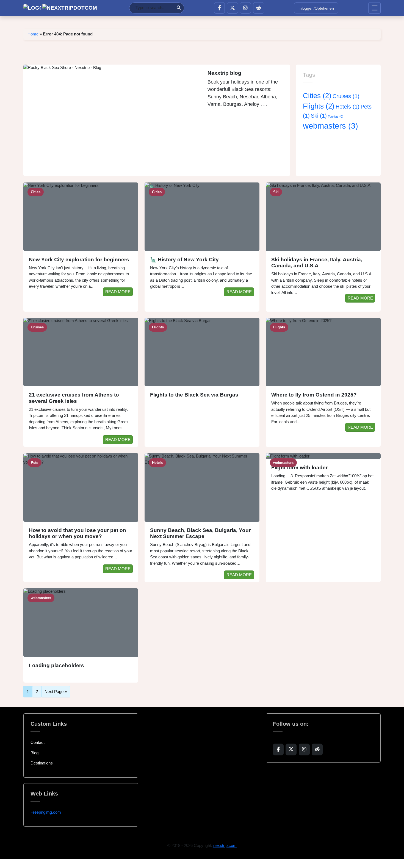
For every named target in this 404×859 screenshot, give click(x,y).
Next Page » (56, 691)
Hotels (347, 107)
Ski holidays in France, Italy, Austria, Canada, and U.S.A (316, 263)
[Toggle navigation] (374, 8)
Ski (319, 116)
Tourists (335, 116)
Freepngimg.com (46, 812)
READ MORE (118, 291)
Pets (34, 463)
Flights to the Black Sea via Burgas (194, 395)
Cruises (346, 96)
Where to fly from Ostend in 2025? (314, 395)
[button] (219, 8)
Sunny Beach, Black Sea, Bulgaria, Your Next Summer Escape (200, 533)
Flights (318, 106)
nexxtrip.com (225, 845)
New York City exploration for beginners (79, 259)
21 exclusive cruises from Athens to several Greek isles (74, 398)
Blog (34, 752)
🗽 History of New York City (184, 259)
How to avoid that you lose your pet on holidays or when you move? (77, 533)
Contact (38, 742)
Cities (317, 95)
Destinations (42, 763)
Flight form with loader (299, 467)
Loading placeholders (56, 665)
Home (32, 34)
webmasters (330, 125)
